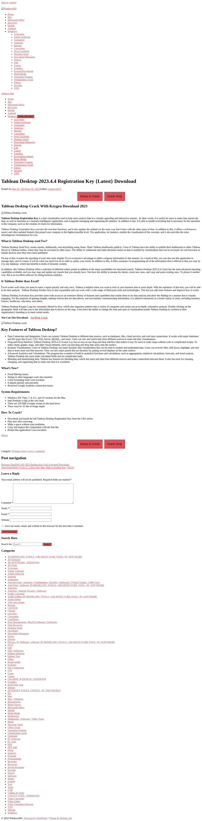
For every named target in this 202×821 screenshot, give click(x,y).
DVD (10, 645)
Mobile (11, 25)
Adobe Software (16, 571)
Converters (19, 48)
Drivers (17, 59)
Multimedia (13, 716)
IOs (9, 693)
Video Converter (16, 798)
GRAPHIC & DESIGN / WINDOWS (27, 679)
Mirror (4, 435)
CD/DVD (13, 608)
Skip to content (8, 2)
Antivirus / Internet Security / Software (27, 591)
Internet (11, 687)
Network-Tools (15, 724)
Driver (11, 636)
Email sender (14, 662)
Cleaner (11, 611)
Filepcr (17, 82)
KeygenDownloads (23, 71)
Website (5, 520)
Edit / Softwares (16, 650)
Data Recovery (15, 625)
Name (5, 508)
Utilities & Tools (16, 793)
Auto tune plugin (16, 602)
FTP (10, 670)
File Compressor (16, 667)
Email (5, 514)
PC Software (14, 739)
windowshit (53, 189)
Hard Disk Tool (15, 684)
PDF (10, 744)
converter (12, 613)
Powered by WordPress (35, 818)
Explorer (12, 665)
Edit (16, 62)
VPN (16, 88)
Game (11, 673)
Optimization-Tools (23, 79)
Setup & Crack (90, 196)
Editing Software (16, 653)
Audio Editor (14, 599)
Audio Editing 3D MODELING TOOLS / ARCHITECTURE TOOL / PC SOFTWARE (52, 596)
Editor (11, 659)
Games (17, 65)
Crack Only (114, 196)
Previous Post (35, 464)
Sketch (11, 773)
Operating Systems (23, 77)
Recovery (12, 22)
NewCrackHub (21, 51)
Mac (10, 17)
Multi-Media (20, 74)
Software (12, 776)
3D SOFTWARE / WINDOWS (23, 562)
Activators (19, 34)
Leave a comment (36, 451)
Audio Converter (16, 593)
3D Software (14, 559)
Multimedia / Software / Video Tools (26, 719)
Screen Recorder (16, 767)
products (12, 753)
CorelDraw (13, 619)
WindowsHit (7, 93)
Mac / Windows (15, 699)
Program (12, 756)
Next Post (37, 467)
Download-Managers (24, 57)
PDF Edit (12, 747)
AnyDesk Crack (39, 317)
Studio (11, 778)
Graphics (18, 68)
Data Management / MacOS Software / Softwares (32, 622)
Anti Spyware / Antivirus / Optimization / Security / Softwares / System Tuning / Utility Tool (54, 582)
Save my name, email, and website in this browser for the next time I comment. (44, 526)
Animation (19, 40)
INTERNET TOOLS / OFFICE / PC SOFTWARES (34, 690)
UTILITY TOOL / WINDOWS (23, 795)
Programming (14, 758)
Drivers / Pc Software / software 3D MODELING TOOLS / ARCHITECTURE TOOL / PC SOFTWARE (61, 642)
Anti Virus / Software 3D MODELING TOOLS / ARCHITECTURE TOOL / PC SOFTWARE (56, 585)
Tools (10, 787)
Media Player (14, 704)
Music (11, 721)
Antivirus (18, 42)
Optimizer (13, 736)
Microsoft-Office (16, 20)
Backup (18, 45)
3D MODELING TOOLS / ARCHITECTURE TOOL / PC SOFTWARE (45, 556)
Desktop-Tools (21, 54)
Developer (13, 630)
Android (12, 28)
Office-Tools (14, 727)
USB (10, 790)
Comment (7, 502)
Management (14, 702)
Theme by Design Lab (60, 818)
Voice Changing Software (20, 804)
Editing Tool (14, 656)
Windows (12, 31)
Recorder (12, 761)
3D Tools (12, 565)
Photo (10, 750)
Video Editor (14, 801)
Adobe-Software (22, 37)
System (11, 781)
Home (11, 14)
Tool (10, 784)
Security (18, 85)
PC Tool (12, 741)
